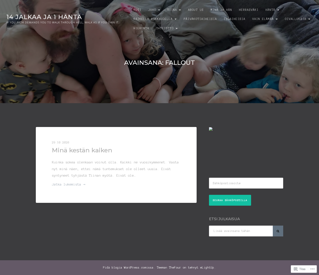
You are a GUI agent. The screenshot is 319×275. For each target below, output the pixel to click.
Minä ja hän (221, 9)
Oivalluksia (295, 19)
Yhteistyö (165, 28)
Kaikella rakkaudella (153, 19)
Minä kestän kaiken (82, 150)
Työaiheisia (234, 19)
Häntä (270, 9)
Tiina (172, 9)
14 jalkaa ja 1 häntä (44, 17)
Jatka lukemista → (68, 185)
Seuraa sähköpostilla (230, 200)
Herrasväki (249, 9)
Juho (152, 9)
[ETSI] (278, 231)
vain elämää (263, 19)
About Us (196, 9)
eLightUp (207, 267)
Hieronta (141, 28)
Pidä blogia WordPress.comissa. (129, 267)
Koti (137, 9)
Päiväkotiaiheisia (200, 19)
